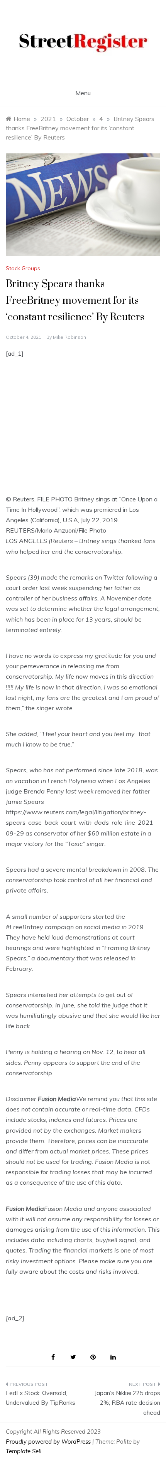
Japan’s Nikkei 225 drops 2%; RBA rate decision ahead (127, 1402)
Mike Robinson (69, 337)
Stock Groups (23, 268)
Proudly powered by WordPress (49, 1441)
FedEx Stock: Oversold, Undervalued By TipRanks (40, 1398)
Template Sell (24, 1451)
